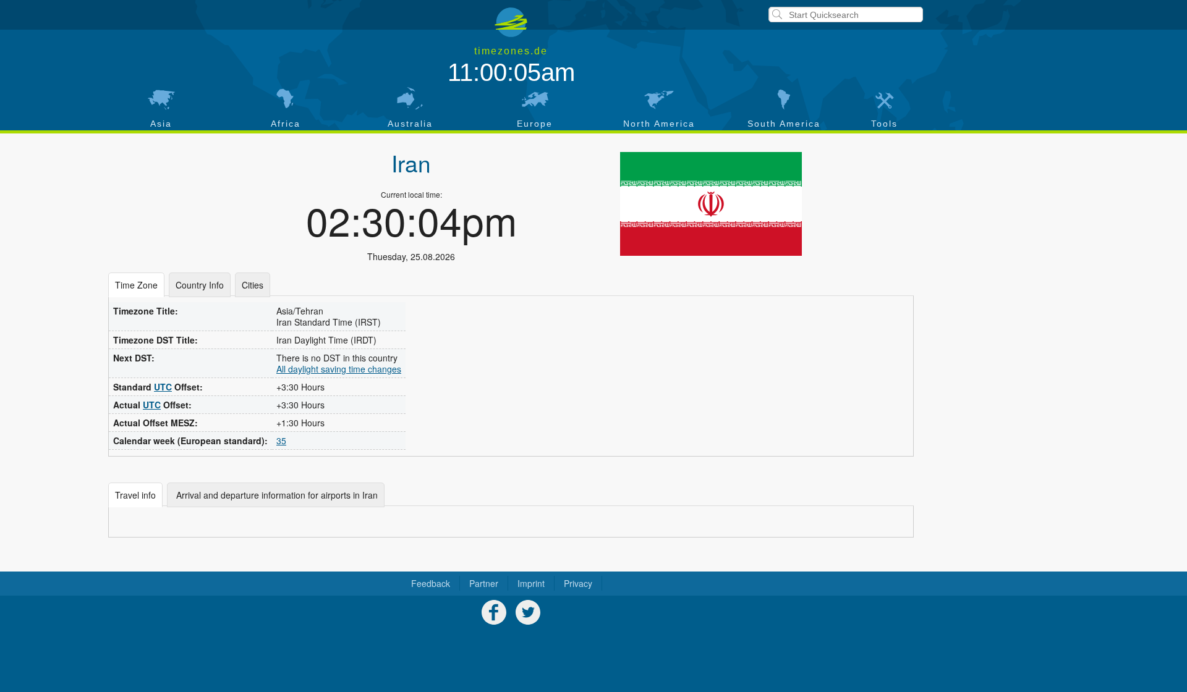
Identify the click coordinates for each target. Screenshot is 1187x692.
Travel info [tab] (135, 495)
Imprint (531, 583)
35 (281, 440)
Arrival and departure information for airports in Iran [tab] (276, 495)
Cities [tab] (252, 285)
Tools (884, 124)
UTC (163, 387)
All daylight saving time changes (338, 369)
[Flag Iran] (710, 204)
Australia (410, 124)
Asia (161, 124)
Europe (535, 124)
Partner (483, 583)
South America (783, 124)
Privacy (578, 583)
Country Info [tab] (200, 285)
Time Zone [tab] (136, 285)
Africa (285, 124)
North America (659, 124)
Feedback (430, 583)
